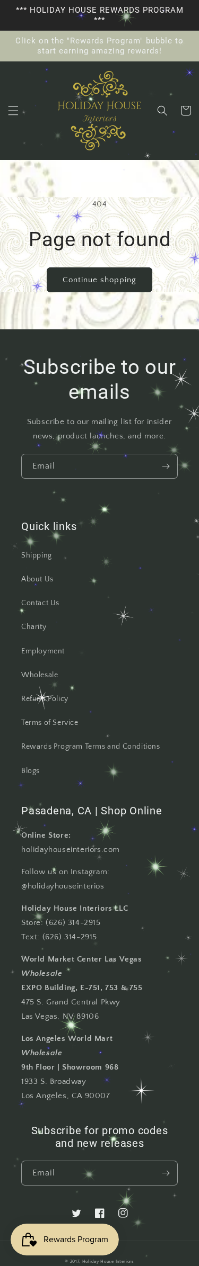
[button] (13, 110)
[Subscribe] (165, 466)
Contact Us (40, 603)
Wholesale (39, 675)
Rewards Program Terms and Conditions (90, 746)
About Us (37, 579)
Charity (33, 627)
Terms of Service (50, 723)
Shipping (36, 555)
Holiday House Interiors (108, 1261)
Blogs (30, 771)
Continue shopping (99, 279)
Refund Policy (44, 699)
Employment (43, 651)
